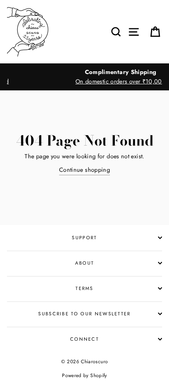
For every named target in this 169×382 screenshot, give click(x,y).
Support (84, 237)
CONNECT (84, 339)
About (84, 263)
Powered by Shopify (84, 375)
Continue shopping (84, 170)
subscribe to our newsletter (84, 313)
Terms (84, 288)
